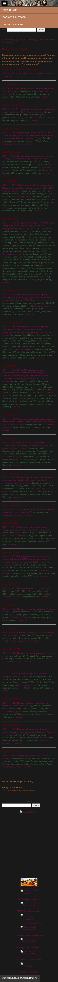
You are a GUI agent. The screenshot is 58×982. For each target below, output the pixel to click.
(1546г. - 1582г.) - (28, 422)
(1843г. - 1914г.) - (28, 634)
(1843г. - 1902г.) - (29, 655)
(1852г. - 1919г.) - (28, 734)
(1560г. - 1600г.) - (28, 485)
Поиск (3, 29)
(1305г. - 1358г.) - (27, 162)
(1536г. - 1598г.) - (28, 340)
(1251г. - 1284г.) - (27, 136)
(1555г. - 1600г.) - (28, 451)
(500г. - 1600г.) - (28, 72)
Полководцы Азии (35, 39)
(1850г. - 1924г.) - (28, 708)
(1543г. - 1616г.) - (29, 386)
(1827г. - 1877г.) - (28, 533)
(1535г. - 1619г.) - (29, 303)
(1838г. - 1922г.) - (28, 564)
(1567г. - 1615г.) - (28, 510)
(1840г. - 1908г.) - (27, 590)
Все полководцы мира (13, 39)
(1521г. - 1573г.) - (29, 196)
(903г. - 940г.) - (28, 90)
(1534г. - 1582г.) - (28, 251)
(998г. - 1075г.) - (28, 112)
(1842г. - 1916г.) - (29, 612)
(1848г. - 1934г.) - (28, 680)
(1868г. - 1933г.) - (28, 759)
